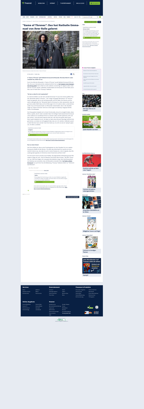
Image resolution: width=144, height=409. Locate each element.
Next (78, 49)
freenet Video (39, 304)
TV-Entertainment (65, 3)
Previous (24, 49)
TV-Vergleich (91, 296)
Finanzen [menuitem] (32, 17)
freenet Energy (26, 309)
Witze (63, 295)
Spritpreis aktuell (26, 291)
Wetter (37, 291)
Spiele (63, 289)
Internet (52, 3)
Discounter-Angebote (80, 289)
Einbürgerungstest (53, 291)
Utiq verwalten (52, 313)
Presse (63, 306)
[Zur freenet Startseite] (26, 3)
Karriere (64, 309)
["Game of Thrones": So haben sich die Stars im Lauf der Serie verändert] (51, 50)
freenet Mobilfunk (27, 304)
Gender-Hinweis (65, 304)
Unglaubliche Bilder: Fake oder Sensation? (90, 86)
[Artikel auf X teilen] (73, 74)
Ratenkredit (91, 291)
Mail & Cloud (80, 3)
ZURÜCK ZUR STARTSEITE (72, 197)
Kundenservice (52, 304)
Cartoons (51, 289)
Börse (24, 289)
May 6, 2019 (46, 170)
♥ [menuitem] (72, 17)
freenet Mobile (39, 306)
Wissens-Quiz (65, 293)
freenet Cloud (79, 291)
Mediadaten (65, 307)
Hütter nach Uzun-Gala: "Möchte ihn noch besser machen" (91, 80)
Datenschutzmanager (54, 311)
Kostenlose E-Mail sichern (90, 21)
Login (99, 21)
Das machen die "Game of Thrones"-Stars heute (90, 73)
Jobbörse (38, 289)
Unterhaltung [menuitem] (42, 17)
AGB (50, 315)
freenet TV (25, 306)
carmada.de (38, 309)
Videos (63, 291)
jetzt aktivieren (33, 134)
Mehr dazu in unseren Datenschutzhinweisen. (55, 140)
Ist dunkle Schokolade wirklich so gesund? (90, 89)
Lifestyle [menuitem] (50, 17)
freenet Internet (26, 307)
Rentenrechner (92, 295)
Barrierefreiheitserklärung (55, 306)
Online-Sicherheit (92, 289)
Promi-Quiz (51, 295)
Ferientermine (26, 293)
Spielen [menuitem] (60, 17)
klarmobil (38, 307)
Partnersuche (39, 293)
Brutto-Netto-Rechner (93, 293)
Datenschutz (52, 309)
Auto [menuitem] (37, 17)
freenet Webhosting (80, 295)
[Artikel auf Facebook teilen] (71, 74)
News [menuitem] (24, 17)
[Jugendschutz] (62, 319)
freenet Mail (78, 293)
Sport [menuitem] (27, 17)
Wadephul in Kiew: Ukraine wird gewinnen (90, 70)
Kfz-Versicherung (79, 296)
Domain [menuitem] (68, 17)
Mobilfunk (41, 3)
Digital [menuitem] (55, 17)
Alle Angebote (96, 3)
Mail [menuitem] (65, 17)
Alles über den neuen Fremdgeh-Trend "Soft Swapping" (90, 77)
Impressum (51, 307)
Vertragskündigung (66, 311)
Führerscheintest (53, 293)
